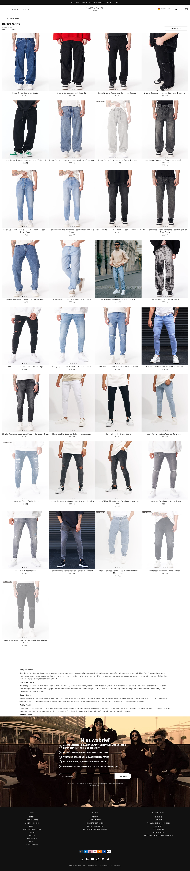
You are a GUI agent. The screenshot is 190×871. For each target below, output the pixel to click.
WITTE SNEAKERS (32, 820)
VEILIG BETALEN (158, 832)
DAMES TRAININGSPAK (95, 826)
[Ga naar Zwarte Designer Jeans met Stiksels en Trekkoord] (165, 62)
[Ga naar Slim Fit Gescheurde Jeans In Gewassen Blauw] (118, 336)
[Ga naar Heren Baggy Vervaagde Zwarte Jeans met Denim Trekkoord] (165, 129)
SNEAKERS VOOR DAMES (95, 823)
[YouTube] (92, 859)
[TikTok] (97, 859)
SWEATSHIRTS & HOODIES (32, 829)
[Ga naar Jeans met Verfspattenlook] (25, 540)
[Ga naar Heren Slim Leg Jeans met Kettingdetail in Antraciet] (72, 540)
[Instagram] (82, 859)
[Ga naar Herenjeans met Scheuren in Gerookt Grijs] (25, 336)
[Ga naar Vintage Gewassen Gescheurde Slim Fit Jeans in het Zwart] (25, 610)
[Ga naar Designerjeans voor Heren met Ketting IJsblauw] (72, 336)
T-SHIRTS (31, 832)
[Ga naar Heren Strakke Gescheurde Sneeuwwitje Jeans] (72, 403)
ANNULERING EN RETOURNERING (158, 823)
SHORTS (32, 841)
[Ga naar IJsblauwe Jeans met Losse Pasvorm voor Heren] (72, 269)
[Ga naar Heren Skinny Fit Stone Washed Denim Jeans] (165, 403)
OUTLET (26, 9)
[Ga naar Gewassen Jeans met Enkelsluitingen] (165, 540)
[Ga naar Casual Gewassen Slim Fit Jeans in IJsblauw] (165, 336)
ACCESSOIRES (32, 838)
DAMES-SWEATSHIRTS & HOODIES (95, 829)
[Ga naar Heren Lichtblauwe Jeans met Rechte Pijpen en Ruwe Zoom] (72, 199)
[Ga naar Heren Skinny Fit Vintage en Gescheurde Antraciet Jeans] (118, 470)
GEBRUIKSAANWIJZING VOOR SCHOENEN (158, 835)
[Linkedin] (102, 859)
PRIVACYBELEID (158, 829)
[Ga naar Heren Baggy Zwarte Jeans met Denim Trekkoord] (25, 129)
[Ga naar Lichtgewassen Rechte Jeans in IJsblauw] (118, 269)
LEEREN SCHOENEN (32, 823)
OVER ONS (158, 817)
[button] (176, 9)
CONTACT (158, 826)
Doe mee (123, 776)
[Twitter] (107, 859)
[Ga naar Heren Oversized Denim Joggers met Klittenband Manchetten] (118, 540)
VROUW (15, 9)
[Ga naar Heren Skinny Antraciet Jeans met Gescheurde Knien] (72, 470)
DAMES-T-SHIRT (95, 820)
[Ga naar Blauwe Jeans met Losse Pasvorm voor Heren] (25, 269)
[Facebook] (87, 859)
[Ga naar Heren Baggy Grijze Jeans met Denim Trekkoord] (118, 129)
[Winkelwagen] (186, 9)
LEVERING (158, 820)
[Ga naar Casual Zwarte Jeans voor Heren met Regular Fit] (118, 62)
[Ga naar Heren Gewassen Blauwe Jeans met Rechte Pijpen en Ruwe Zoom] (25, 199)
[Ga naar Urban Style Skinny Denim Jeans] (25, 470)
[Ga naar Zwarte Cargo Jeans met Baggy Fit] (72, 62)
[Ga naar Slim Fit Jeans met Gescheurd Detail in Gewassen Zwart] (25, 403)
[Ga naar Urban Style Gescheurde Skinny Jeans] (165, 470)
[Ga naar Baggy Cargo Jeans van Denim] (25, 62)
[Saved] (181, 9)
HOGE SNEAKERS (32, 844)
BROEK (31, 826)
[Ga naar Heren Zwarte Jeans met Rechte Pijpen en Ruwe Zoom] (118, 199)
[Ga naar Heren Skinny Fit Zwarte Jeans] (118, 403)
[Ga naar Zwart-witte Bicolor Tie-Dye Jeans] (165, 269)
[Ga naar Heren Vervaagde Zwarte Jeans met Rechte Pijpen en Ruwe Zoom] (165, 199)
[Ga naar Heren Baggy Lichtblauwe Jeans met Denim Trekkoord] (72, 129)
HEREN (4, 9)
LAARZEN (32, 835)
